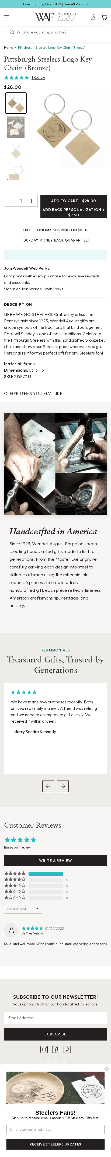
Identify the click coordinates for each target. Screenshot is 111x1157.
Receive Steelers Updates (55, 1144)
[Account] (93, 17)
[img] (32, 928)
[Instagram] (44, 1049)
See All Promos (76, 4)
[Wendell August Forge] (56, 17)
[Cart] (104, 17)
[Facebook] (55, 1049)
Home (8, 47)
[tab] (16, 103)
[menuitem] (93, 17)
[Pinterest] (67, 1049)
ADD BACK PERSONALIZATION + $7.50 (74, 212)
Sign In (9, 288)
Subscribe (55, 1034)
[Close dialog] (106, 1068)
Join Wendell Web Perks (42, 288)
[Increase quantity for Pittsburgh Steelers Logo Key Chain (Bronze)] (33, 200)
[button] (18, 17)
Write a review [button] (55, 860)
